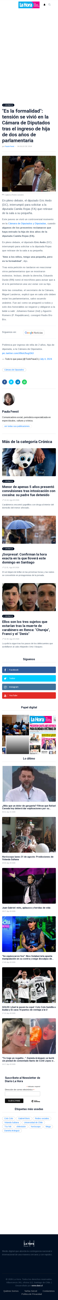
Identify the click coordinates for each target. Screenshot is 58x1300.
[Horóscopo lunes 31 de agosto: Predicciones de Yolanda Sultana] (29, 835)
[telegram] (17, 382)
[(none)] (8, 399)
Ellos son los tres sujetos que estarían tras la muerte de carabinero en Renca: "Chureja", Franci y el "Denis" (26, 628)
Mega (48, 1126)
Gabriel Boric (24, 1118)
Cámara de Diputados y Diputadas (27, 223)
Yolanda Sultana (11, 1122)
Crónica (45, 441)
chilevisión (21, 1126)
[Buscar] (49, 5)
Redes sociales (42, 1118)
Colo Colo (8, 1118)
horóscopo (36, 1126)
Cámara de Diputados (14, 370)
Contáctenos (49, 1291)
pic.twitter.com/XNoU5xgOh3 (18, 353)
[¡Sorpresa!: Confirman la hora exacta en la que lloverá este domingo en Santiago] (29, 530)
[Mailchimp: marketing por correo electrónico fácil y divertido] (35, 1103)
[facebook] (4, 382)
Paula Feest (9, 146)
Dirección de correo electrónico (19, 1089)
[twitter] (11, 382)
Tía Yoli (7, 1126)
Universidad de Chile (33, 1122)
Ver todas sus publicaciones (17, 426)
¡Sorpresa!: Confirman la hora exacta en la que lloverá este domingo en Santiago (24, 558)
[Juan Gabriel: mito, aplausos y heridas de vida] (29, 886)
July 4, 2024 (46, 359)
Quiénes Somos (11, 1291)
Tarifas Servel (30, 1291)
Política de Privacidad (31, 1294)
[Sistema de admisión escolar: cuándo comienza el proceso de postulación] (17, 734)
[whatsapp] (24, 382)
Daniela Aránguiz (12, 1130)
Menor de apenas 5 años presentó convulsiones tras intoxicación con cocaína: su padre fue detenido (28, 491)
